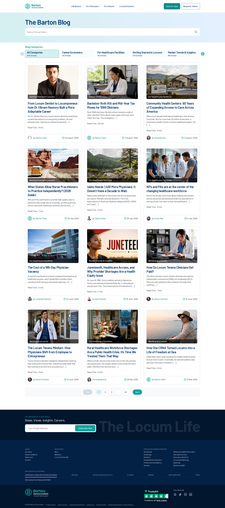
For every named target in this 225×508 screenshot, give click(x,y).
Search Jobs (172, 6)
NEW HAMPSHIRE (175, 475)
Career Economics (97, 96)
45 (126, 392)
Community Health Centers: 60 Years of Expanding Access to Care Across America (170, 107)
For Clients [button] (109, 6)
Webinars (58, 454)
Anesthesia (148, 452)
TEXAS (197, 475)
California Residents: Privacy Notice (120, 505)
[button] (22, 54)
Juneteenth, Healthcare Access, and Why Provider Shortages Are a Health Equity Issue (111, 271)
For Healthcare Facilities (159, 96)
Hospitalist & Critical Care (153, 460)
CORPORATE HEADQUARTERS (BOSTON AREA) (41, 475)
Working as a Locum (157, 260)
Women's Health (179, 465)
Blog (56, 452)
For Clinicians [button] (92, 6)
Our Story (28, 452)
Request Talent (190, 6)
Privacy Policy (51, 505)
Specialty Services (180, 454)
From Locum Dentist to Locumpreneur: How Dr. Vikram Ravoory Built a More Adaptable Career (53, 107)
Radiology (176, 463)
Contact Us (90, 505)
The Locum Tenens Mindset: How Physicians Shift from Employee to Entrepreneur (50, 352)
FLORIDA (130, 475)
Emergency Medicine (180, 457)
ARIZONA (74, 475)
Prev (87, 392)
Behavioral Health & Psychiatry (184, 452)
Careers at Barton (31, 454)
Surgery (147, 465)
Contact (28, 460)
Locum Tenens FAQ (61, 457)
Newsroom (29, 457)
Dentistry (147, 457)
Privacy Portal (101, 505)
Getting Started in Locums (42, 96)
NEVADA (151, 475)
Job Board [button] (76, 6)
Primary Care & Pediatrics (153, 463)
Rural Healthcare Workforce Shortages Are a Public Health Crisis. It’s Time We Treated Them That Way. (112, 352)
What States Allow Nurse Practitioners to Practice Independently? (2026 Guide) (53, 191)
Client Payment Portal (76, 505)
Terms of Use (62, 505)
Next (137, 392)
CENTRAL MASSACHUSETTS (103, 475)
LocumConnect (127, 6)
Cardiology (147, 454)
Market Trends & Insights (100, 260)
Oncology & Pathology (181, 460)
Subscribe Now (85, 428)
